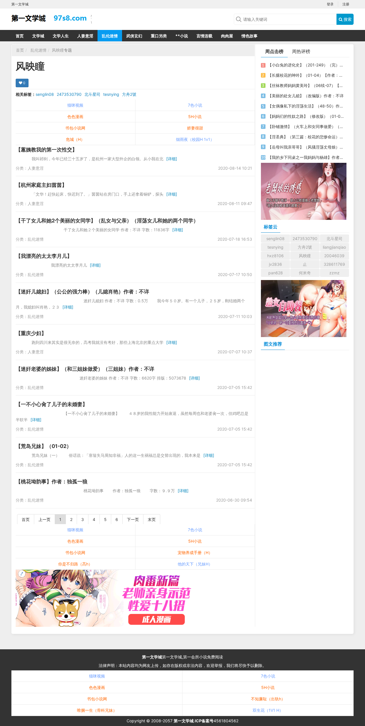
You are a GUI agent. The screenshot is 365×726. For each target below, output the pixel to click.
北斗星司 (92, 94)
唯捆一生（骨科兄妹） (97, 710)
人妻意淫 (85, 35)
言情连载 (204, 35)
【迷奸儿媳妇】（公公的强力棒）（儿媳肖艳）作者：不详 (82, 292)
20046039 (334, 255)
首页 (20, 35)
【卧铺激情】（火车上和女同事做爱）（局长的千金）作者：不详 (306, 126)
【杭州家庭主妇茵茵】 (41, 185)
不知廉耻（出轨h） (268, 698)
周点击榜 (274, 51)
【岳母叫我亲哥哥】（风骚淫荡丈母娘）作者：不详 (306, 147)
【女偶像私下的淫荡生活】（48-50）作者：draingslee (306, 106)
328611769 (334, 264)
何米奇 (305, 272)
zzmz (334, 272)
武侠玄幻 (134, 35)
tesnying (111, 94)
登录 (330, 4)
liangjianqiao (334, 247)
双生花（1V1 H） (268, 710)
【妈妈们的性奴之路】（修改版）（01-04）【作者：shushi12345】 (306, 116)
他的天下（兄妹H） (195, 563)
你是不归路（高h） (75, 563)
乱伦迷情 (110, 35)
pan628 (275, 272)
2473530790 (69, 94)
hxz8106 (275, 255)
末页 (152, 519)
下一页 (133, 519)
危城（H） (75, 139)
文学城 (38, 35)
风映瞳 (58, 50)
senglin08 (45, 94)
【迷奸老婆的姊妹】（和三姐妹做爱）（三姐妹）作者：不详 (85, 369)
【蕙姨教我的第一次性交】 (46, 150)
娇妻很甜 (195, 127)
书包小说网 (75, 127)
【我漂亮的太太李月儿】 (44, 256)
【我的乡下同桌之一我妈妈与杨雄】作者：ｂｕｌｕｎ (306, 157)
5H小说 (195, 116)
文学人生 (61, 35)
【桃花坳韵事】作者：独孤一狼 (52, 481)
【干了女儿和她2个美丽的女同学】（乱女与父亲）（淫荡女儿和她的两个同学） (107, 221)
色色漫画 (75, 116)
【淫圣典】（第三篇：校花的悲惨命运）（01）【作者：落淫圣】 (306, 136)
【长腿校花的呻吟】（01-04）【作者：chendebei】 (306, 75)
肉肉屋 (227, 35)
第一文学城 (152, 656)
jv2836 (275, 264)
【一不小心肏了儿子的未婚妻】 (52, 404)
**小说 (181, 35)
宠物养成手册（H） (195, 552)
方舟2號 (129, 94)
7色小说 (195, 105)
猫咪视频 (75, 105)
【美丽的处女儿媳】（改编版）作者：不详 (306, 95)
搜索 (347, 19)
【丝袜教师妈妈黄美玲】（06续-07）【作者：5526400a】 (306, 85)
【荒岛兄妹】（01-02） (44, 446)
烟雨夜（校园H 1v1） (195, 139)
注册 (345, 4)
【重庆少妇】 (31, 333)
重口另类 (159, 35)
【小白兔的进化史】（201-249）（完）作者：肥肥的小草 (306, 64)
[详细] (171, 158)
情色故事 (249, 35)
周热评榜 (301, 51)
